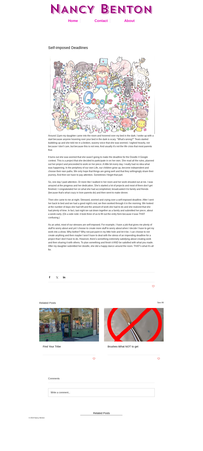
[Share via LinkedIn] (64, 277)
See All (160, 302)
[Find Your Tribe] (69, 325)
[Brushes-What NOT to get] (134, 325)
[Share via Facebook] (49, 277)
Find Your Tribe (52, 346)
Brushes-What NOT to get (123, 346)
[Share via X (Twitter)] (56, 277)
